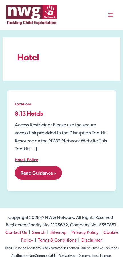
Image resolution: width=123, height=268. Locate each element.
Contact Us (16, 232)
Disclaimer (91, 240)
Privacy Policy (85, 232)
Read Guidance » (38, 175)
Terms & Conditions (57, 240)
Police (32, 159)
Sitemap (58, 232)
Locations (23, 104)
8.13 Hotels (29, 114)
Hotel (20, 159)
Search (38, 232)
